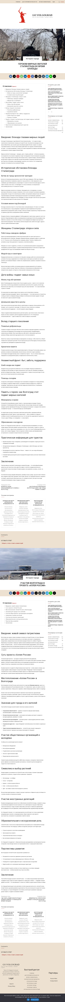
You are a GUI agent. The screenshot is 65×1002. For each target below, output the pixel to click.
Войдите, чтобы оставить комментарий (12, 543)
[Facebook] (32, 76)
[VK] (10, 76)
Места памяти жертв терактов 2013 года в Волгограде (55, 97)
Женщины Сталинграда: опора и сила (16, 96)
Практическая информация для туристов (17, 125)
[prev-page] (49, 112)
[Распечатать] (39, 76)
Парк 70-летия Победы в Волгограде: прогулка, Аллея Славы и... (55, 93)
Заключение (9, 126)
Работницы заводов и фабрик (15, 98)
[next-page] (51, 112)
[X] (14, 76)
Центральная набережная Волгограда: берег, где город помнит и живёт (36, 488)
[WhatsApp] (21, 76)
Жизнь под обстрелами (13, 104)
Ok (28, 999)
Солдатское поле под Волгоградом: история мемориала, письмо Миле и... (55, 100)
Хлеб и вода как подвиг (13, 115)
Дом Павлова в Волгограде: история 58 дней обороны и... (55, 89)
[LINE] (50, 76)
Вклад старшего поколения (13, 108)
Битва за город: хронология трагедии (17, 93)
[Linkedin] (25, 76)
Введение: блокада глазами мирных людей (17, 89)
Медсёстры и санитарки (14, 100)
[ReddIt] (28, 76)
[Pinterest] (18, 76)
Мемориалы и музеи (12, 121)
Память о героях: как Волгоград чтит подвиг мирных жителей (22, 119)
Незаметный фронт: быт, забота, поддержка (18, 113)
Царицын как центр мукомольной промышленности (8, 502)
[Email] (36, 76)
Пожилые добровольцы (13, 110)
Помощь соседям (12, 117)
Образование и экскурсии (14, 123)
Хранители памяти (12, 111)
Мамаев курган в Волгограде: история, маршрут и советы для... (55, 105)
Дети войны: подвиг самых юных (15, 102)
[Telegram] (47, 76)
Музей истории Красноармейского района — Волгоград (10, 488)
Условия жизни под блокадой (15, 95)
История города (32, 59)
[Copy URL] (54, 76)
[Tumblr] (43, 76)
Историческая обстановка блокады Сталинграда (19, 91)
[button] (61, 1)
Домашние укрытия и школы (15, 106)
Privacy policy (34, 999)
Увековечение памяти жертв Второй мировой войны (23, 502)
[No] (63, 998)
